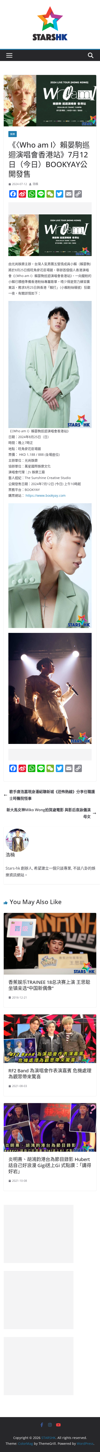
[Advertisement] (54, 208)
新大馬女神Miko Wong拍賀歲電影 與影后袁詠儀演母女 (49, 813)
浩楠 (35, 184)
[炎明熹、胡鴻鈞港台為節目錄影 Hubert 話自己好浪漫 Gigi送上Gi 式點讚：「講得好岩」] (50, 1106)
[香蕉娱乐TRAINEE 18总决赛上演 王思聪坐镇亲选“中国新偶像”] (50, 916)
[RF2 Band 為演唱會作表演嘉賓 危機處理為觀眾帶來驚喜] (50, 1017)
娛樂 (12, 134)
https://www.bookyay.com (46, 495)
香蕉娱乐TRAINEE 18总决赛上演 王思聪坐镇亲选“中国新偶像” (49, 985)
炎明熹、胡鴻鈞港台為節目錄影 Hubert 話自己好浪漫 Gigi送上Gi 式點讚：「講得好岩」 (49, 1165)
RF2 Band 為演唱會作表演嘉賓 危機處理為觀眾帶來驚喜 (49, 1073)
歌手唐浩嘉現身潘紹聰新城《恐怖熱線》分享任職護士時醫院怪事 (52, 795)
